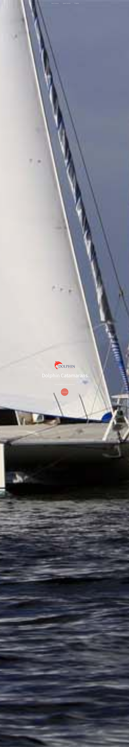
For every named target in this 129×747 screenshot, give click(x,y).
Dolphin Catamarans (65, 375)
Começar (65, 392)
